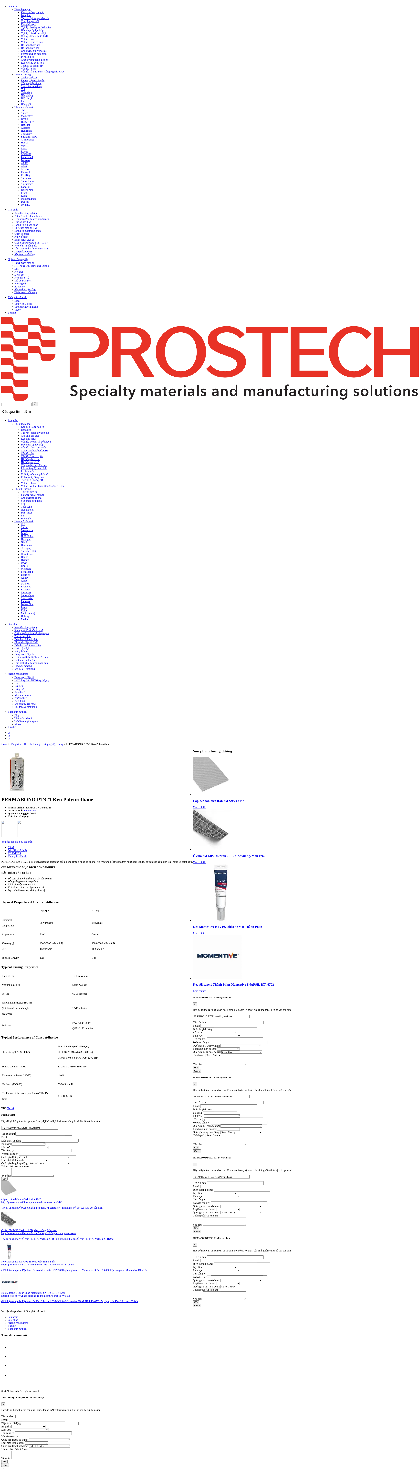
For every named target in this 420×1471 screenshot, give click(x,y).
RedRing (25, 175)
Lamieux (25, 187)
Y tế (23, 89)
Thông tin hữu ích (17, 856)
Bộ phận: (6, 1144)
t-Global (25, 169)
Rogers (24, 151)
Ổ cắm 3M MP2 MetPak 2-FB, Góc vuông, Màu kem (229, 856)
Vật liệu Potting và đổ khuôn (36, 27)
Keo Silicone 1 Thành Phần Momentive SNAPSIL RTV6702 (233, 984)
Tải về (10, 1108)
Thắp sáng (26, 92)
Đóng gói (26, 104)
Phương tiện (20, 283)
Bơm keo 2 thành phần (26, 224)
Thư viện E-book (23, 303)
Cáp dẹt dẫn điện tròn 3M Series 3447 (218, 801)
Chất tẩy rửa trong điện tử (34, 59)
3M (23, 110)
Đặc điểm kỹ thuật (17, 850)
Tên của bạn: (8, 1133)
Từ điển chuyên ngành (26, 306)
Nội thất (18, 271)
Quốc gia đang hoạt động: (15, 1163)
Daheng (25, 201)
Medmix (25, 204)
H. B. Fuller (27, 121)
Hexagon (26, 124)
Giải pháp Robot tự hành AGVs (31, 242)
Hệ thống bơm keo (30, 45)
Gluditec (25, 127)
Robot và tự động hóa (32, 62)
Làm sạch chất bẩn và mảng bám (31, 248)
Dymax (25, 145)
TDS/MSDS (14, 853)
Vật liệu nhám (28, 68)
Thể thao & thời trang (25, 292)
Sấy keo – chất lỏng (24, 254)
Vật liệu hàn (27, 39)
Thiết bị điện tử (29, 77)
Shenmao (26, 178)
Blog (17, 300)
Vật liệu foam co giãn (32, 42)
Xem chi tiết (199, 807)
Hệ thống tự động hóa (25, 245)
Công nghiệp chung (31, 83)
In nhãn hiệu (27, 56)
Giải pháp (13, 1320)
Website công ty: (10, 1153)
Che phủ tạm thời (30, 21)
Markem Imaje (28, 198)
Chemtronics (27, 139)
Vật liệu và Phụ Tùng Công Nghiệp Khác (42, 71)
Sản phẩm (13, 1317)
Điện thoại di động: (11, 1140)
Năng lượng (27, 95)
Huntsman (26, 130)
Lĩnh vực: (6, 1147)
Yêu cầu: (6, 1175)
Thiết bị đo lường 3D (32, 65)
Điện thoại (26, 98)
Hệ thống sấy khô (30, 48)
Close (197, 1071)
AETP (24, 163)
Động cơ (18, 274)
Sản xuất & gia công (25, 289)
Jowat (24, 148)
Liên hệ (12, 312)
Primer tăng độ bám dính (34, 53)
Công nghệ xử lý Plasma (34, 50)
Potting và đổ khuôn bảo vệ (28, 216)
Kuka (24, 195)
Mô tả (11, 847)
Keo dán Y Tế (21, 277)
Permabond (27, 157)
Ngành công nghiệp (18, 1322)
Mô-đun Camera (23, 280)
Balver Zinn (27, 189)
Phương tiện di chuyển (32, 80)
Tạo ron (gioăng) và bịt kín (35, 18)
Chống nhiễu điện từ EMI (34, 36)
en (9, 732)
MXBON (26, 154)
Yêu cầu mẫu (25, 841)
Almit (24, 166)
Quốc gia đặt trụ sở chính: (15, 1157)
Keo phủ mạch (28, 24)
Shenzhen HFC (29, 136)
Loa (16, 268)
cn (9, 738)
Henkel (25, 142)
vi (9, 735)
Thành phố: (7, 1166)
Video (17, 309)
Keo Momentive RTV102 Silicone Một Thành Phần (227, 926)
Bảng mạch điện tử (24, 239)
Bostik (24, 118)
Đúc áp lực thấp (22, 222)
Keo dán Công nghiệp (32, 12)
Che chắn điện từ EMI (26, 227)
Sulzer (24, 113)
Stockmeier (27, 184)
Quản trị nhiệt (21, 233)
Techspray (26, 133)
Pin (22, 101)
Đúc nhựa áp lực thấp (32, 30)
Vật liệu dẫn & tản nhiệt (33, 33)
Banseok (25, 160)
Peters (24, 192)
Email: (5, 1137)
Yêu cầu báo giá (9, 841)
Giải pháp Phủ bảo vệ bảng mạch (31, 219)
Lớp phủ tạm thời (23, 251)
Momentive (27, 116)
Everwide (26, 172)
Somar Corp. (27, 181)
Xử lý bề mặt (21, 236)
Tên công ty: (8, 1150)
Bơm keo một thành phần (27, 230)
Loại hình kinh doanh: (13, 1160)
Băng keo (26, 15)
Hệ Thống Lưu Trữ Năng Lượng (31, 265)
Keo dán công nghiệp (25, 213)
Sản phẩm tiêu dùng (31, 86)
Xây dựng (19, 286)
